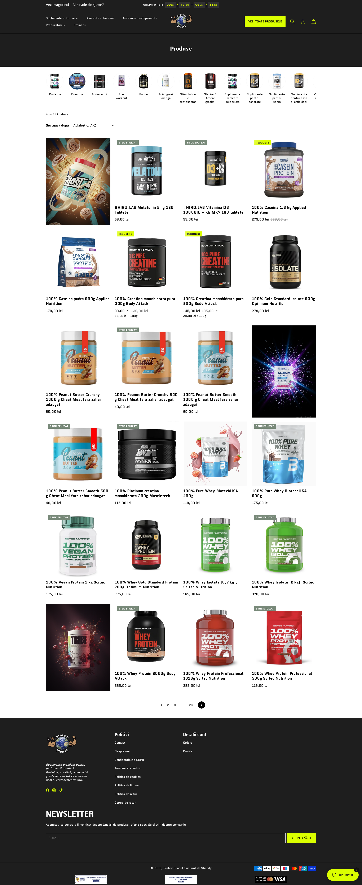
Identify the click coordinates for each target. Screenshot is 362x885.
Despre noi (122, 751)
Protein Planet (173, 868)
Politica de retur (126, 794)
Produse (62, 114)
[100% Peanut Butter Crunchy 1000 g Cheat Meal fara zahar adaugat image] (78, 357)
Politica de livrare (127, 785)
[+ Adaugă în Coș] (174, 280)
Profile (187, 751)
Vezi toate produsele (265, 22)
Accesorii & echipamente (140, 18)
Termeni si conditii (128, 768)
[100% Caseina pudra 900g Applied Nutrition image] (78, 261)
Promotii (80, 25)
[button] (62, 18)
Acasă (50, 114)
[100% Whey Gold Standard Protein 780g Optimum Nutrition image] (147, 545)
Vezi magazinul (57, 4)
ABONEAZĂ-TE (302, 838)
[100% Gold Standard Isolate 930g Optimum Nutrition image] (284, 261)
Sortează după (57, 125)
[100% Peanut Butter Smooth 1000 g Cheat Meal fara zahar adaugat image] (215, 357)
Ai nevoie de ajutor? (88, 4)
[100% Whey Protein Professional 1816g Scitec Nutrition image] (215, 636)
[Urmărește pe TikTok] (61, 790)
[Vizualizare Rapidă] (174, 197)
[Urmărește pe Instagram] (54, 790)
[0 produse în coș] (313, 21)
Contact (120, 742)
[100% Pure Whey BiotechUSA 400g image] (215, 454)
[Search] (292, 21)
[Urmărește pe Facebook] (47, 790)
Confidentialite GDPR (129, 760)
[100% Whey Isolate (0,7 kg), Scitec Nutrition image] (215, 545)
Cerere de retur (125, 802)
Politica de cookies (128, 777)
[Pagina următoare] (201, 705)
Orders (188, 742)
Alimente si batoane (101, 18)
